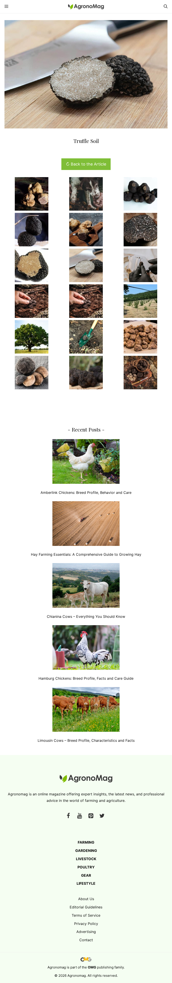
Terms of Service (86, 915)
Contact (86, 940)
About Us (86, 899)
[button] (165, 6)
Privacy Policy (86, 923)
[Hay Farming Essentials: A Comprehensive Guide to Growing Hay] (86, 524)
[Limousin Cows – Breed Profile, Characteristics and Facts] (86, 710)
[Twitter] (102, 816)
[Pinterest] (90, 816)
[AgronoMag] (86, 6)
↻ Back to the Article (86, 164)
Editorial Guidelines (86, 907)
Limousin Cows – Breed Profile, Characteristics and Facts (86, 740)
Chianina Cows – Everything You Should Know (86, 616)
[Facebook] (68, 816)
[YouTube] (79, 816)
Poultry (86, 867)
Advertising (86, 931)
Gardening (86, 850)
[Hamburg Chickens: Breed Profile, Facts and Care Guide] (86, 648)
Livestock (86, 859)
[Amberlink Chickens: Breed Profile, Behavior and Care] (86, 462)
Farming (86, 842)
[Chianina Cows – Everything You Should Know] (86, 586)
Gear (86, 875)
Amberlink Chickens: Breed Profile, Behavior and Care (86, 492)
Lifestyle (86, 883)
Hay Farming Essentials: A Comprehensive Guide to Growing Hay (86, 554)
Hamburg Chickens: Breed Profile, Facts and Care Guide (86, 678)
